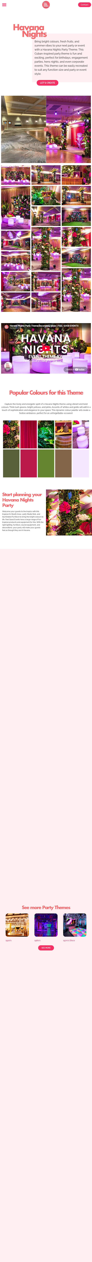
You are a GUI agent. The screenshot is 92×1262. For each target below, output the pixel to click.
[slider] (46, 129)
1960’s (37, 940)
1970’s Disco (69, 940)
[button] (4, 4)
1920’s (8, 940)
